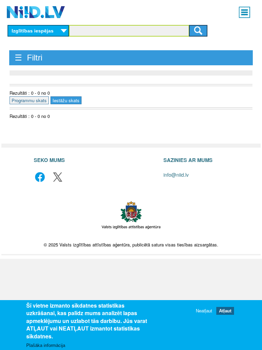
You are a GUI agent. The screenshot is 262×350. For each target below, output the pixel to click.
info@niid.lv (176, 174)
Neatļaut (204, 310)
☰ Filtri (28, 57)
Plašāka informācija (45, 345)
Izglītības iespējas (33, 30)
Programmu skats (29, 100)
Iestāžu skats (66, 100)
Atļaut (225, 310)
